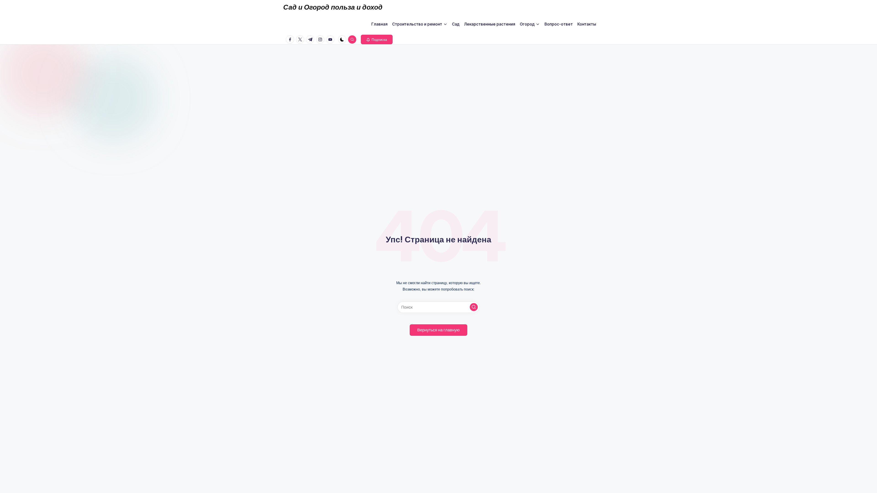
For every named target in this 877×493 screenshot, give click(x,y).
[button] (377, 39)
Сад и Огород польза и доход (333, 7)
